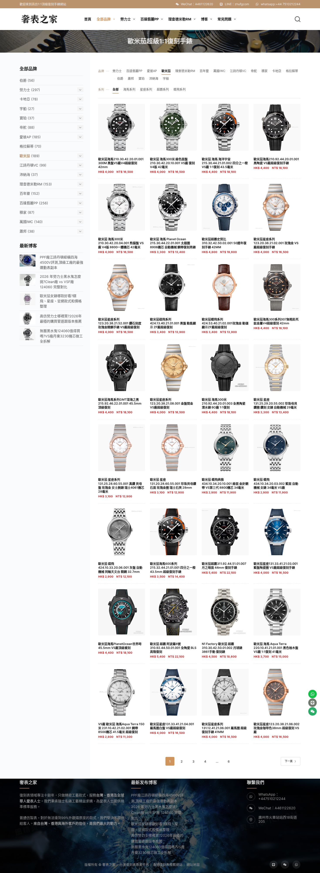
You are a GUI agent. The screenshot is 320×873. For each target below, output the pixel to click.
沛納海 (153, 78)
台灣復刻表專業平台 (134, 865)
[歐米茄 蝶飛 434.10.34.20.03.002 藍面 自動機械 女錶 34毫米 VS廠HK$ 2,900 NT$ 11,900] (277, 447)
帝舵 (254, 71)
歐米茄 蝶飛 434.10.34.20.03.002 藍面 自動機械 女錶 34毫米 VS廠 (276, 486)
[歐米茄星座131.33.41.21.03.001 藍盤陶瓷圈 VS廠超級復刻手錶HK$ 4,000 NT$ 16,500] (277, 531)
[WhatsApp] (296, 865)
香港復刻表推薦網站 (167, 865)
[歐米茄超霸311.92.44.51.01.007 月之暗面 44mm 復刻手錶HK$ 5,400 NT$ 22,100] (225, 531)
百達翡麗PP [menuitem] (149, 19)
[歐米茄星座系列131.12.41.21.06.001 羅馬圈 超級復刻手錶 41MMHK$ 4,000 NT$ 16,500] (225, 692)
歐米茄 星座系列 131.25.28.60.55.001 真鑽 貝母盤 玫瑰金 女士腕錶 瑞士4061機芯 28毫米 (121, 488)
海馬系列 (129, 89)
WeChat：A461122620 (197, 4)
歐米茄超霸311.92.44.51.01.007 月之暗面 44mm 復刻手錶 (224, 568)
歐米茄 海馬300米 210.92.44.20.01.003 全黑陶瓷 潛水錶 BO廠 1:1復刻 (223, 406)
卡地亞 (276, 71)
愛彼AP (152, 71)
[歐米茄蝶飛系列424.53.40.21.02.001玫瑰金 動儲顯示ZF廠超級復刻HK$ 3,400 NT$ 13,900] (225, 287)
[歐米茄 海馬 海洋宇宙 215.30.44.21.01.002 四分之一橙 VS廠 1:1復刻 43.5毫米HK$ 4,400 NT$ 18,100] (225, 127)
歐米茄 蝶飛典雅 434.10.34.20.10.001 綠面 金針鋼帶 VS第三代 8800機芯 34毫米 (225, 486)
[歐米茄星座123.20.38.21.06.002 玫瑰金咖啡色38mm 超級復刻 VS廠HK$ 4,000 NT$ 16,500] (277, 692)
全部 (116, 89)
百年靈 (204, 71)
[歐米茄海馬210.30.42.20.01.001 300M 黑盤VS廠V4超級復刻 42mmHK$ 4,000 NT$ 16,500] (121, 127)
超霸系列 (163, 89)
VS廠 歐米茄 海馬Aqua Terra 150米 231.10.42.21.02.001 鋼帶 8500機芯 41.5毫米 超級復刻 (121, 730)
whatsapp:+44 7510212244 (280, 4)
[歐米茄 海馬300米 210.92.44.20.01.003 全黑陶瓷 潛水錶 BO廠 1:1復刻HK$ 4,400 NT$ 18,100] (225, 367)
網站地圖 (193, 865)
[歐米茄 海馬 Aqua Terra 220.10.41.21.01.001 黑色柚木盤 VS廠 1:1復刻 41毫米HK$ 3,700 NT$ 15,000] (277, 612)
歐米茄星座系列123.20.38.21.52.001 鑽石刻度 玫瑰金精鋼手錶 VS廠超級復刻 (119, 325)
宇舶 (166, 78)
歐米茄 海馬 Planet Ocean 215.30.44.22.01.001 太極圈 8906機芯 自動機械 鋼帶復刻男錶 (173, 245)
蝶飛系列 (179, 89)
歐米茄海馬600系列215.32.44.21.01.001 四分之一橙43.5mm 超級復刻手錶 (172, 570)
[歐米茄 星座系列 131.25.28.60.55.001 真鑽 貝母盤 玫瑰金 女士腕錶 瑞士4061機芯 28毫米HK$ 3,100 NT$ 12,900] (121, 447)
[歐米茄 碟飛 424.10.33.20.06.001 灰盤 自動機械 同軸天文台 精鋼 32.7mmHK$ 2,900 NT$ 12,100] (121, 531)
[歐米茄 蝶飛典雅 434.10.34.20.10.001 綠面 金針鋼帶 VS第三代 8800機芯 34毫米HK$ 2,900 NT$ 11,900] (225, 447)
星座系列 (146, 89)
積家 (264, 71)
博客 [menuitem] (204, 19)
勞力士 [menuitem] (125, 19)
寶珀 (141, 78)
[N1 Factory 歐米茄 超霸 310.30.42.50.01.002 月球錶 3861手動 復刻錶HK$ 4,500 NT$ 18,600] (225, 612)
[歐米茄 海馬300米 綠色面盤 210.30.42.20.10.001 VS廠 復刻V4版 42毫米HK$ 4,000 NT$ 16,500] (173, 127)
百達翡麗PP (134, 71)
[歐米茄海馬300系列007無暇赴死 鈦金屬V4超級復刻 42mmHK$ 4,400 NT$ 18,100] (277, 287)
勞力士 (117, 71)
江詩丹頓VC (238, 71)
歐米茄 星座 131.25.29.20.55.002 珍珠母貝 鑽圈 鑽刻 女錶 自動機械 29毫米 (275, 406)
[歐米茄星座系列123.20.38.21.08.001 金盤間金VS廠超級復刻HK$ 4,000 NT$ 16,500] (173, 367)
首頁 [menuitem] (87, 19)
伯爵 (120, 78)
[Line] (273, 865)
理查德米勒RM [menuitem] (179, 19)
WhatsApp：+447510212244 (271, 796)
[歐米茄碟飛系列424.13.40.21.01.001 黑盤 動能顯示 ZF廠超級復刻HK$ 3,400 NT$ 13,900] (173, 287)
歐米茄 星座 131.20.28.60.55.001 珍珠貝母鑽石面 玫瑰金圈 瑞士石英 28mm (173, 486)
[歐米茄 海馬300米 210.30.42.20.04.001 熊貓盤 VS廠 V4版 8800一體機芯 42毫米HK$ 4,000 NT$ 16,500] (121, 207)
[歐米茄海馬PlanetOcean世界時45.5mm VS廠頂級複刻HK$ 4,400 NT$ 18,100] (121, 612)
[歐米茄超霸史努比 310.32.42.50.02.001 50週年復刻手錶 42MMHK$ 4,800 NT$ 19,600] (225, 207)
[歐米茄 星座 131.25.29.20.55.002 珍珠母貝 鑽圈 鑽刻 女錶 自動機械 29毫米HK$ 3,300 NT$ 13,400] (277, 367)
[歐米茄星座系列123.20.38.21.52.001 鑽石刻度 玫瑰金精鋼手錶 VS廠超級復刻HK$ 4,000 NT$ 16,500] (121, 287)
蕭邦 (131, 78)
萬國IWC (219, 71)
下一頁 (289, 761)
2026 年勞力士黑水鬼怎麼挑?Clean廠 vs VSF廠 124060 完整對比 (156, 812)
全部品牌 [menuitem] (104, 19)
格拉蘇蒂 (292, 71)
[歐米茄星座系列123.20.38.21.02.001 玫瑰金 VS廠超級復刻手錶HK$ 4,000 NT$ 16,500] (277, 207)
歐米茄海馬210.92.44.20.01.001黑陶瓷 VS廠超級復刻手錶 (276, 163)
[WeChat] (285, 865)
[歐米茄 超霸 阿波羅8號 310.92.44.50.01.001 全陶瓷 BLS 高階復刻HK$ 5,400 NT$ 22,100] (173, 612)
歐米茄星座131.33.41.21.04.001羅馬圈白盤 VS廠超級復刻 (172, 728)
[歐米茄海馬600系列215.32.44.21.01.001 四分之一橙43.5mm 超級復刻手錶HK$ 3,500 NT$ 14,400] (173, 531)
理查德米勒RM (185, 71)
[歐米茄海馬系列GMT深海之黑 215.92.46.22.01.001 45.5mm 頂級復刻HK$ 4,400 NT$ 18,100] (121, 367)
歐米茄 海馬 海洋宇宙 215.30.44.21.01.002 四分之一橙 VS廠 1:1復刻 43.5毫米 (225, 165)
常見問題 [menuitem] (224, 19)
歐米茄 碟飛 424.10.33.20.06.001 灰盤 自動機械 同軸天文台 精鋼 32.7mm (120, 570)
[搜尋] (297, 19)
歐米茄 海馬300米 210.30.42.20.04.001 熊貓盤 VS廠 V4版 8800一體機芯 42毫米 (121, 245)
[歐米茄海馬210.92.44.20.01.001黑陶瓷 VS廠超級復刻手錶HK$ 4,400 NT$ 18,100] (277, 127)
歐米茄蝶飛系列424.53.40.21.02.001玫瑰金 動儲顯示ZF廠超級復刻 (225, 325)
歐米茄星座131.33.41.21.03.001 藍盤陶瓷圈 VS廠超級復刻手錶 (276, 568)
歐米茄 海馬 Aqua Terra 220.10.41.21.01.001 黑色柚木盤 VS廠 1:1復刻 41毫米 (276, 650)
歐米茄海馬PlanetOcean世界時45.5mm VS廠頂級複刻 (119, 648)
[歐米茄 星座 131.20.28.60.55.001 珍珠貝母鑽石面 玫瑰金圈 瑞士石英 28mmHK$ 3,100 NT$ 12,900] (173, 447)
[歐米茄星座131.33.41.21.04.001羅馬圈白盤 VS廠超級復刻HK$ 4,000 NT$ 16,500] (173, 692)
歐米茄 (166, 71)
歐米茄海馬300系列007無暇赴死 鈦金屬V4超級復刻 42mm (276, 323)
